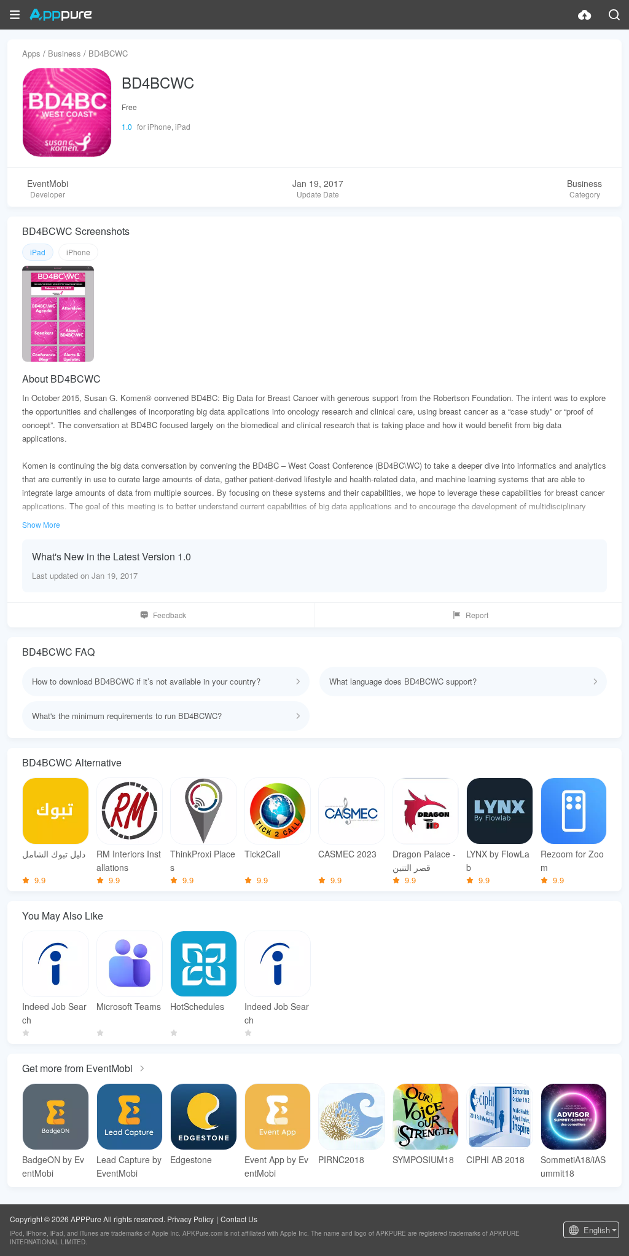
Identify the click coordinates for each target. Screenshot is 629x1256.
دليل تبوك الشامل (53, 854)
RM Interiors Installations (128, 860)
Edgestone (191, 1159)
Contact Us (239, 1219)
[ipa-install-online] (585, 15)
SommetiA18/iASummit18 (573, 1166)
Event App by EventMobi (276, 1166)
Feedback (169, 615)
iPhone (78, 252)
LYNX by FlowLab (497, 860)
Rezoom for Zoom (572, 860)
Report (477, 615)
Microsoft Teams (128, 1006)
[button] (14, 15)
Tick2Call (262, 854)
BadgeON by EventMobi (53, 1166)
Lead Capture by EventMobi (129, 1166)
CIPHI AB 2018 (495, 1159)
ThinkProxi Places (202, 860)
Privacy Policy (190, 1219)
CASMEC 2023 (347, 854)
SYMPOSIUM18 (423, 1159)
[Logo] (60, 15)
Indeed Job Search (54, 1013)
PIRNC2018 (341, 1159)
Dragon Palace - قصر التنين (424, 860)
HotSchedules (197, 1006)
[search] (614, 15)
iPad (37, 252)
